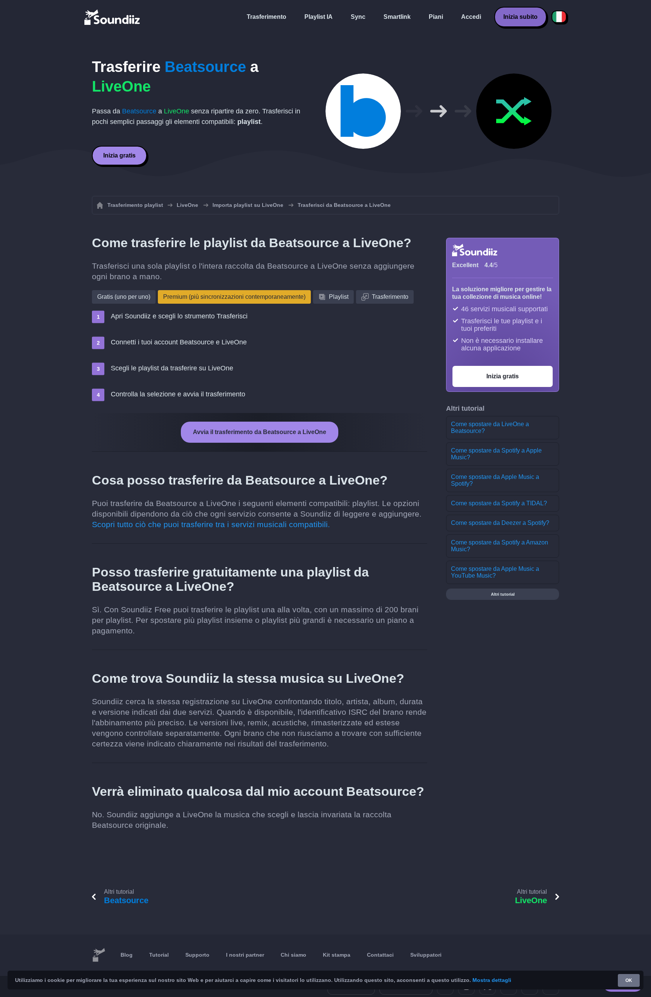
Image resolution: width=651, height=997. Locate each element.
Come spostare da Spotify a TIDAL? (499, 503)
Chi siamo (293, 955)
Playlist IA (318, 17)
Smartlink (397, 17)
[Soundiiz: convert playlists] (98, 955)
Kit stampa (336, 955)
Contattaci (380, 955)
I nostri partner (245, 955)
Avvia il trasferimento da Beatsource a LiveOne (259, 432)
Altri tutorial (503, 594)
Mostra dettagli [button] (491, 980)
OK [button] (628, 980)
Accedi (471, 17)
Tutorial (159, 955)
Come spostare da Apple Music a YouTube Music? (495, 572)
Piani (436, 17)
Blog (127, 955)
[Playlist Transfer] (112, 17)
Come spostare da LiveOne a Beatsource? (490, 427)
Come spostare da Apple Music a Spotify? (495, 480)
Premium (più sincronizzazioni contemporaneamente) (234, 297)
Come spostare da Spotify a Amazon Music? (499, 545)
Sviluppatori (426, 955)
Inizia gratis (119, 155)
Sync (358, 17)
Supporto (197, 955)
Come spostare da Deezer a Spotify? (500, 523)
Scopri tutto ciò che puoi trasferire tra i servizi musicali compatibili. (211, 524)
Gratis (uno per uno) (123, 297)
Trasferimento (266, 17)
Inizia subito (520, 17)
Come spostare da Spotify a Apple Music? (496, 453)
